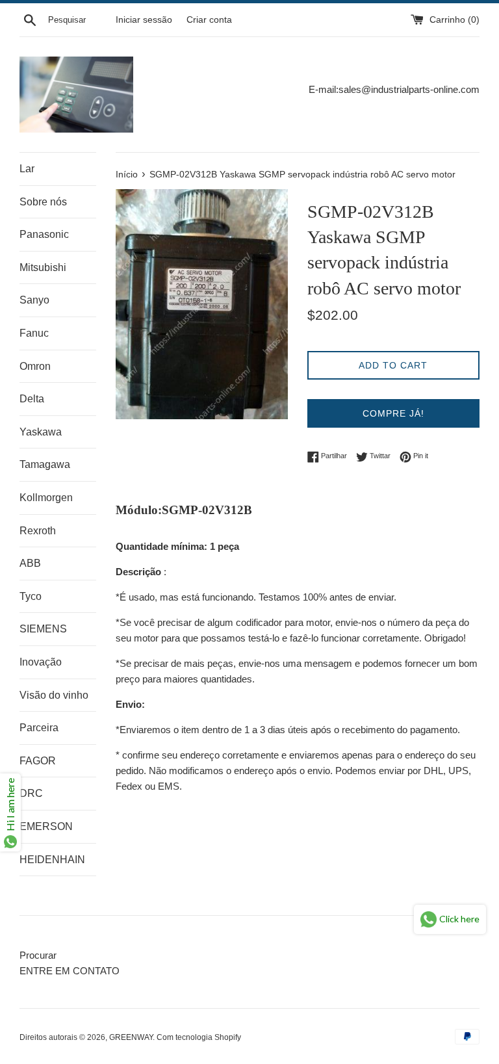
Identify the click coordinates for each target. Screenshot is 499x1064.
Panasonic (44, 234)
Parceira (38, 727)
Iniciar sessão (144, 20)
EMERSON (46, 826)
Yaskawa (40, 431)
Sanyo (34, 299)
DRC (31, 793)
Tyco (30, 596)
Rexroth (37, 530)
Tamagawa (44, 464)
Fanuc (34, 333)
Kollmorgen (46, 497)
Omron (35, 366)
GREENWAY (131, 1037)
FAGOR (37, 760)
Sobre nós (43, 201)
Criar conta (209, 20)
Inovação (40, 662)
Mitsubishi (42, 267)
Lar (26, 168)
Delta (31, 398)
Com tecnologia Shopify (199, 1037)
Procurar (38, 955)
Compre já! (393, 413)
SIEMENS (43, 628)
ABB (30, 563)
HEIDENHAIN (52, 859)
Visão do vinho (53, 695)
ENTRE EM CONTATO (69, 970)
